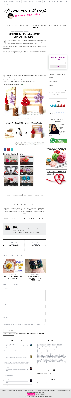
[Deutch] (59, 113)
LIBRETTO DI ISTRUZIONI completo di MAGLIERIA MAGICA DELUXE (14, 245)
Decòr (12, 31)
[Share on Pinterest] (8, 150)
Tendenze (26, 31)
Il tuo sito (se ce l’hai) (53, 81)
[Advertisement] (58, 14)
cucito (21, 25)
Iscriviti (58, 66)
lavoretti (36, 25)
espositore (30, 195)
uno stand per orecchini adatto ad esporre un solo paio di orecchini (23, 42)
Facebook (15, 218)
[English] (57, 113)
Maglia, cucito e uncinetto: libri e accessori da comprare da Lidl (17, 381)
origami (50, 357)
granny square (41, 355)
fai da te (37, 195)
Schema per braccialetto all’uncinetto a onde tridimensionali (35, 278)
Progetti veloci (18, 31)
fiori (43, 353)
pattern (54, 357)
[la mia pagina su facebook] (51, 106)
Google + (41, 218)
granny (57, 353)
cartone (58, 346)
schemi (44, 361)
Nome (5, 304)
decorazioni (57, 348)
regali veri (51, 359)
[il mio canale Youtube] (60, 106)
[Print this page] (12, 150)
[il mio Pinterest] (63, 106)
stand (12, 198)
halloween (48, 355)
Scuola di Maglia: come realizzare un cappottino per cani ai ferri (17, 370)
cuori (53, 348)
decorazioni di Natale (42, 351)
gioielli (47, 353)
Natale (61, 355)
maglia (28, 25)
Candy (50, 346)
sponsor (58, 361)
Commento (6, 288)
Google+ (32, 232)
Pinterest (32, 218)
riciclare (56, 359)
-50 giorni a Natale (42, 344)
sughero (24, 198)
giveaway (52, 353)
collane (39, 348)
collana (63, 346)
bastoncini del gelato (17, 195)
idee (49, 25)
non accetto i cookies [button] (40, 394)
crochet (44, 348)
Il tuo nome (51, 77)
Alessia (15, 227)
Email (5, 311)
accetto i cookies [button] (30, 394)
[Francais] (64, 113)
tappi (30, 198)
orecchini (7, 198)
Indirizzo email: (52, 85)
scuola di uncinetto (51, 361)
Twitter (23, 218)
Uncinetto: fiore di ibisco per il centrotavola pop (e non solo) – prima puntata (17, 358)
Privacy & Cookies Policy (38, 392)
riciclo (43, 25)
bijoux (39, 346)
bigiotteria (59, 344)
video (15, 25)
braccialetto (44, 346)
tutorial (63, 25)
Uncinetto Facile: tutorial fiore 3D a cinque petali (13, 277)
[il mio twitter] (54, 106)
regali (64, 357)
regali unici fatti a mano (42, 359)
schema (39, 361)
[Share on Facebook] (5, 150)
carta (54, 346)
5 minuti (5, 84)
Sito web (5, 317)
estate (39, 353)
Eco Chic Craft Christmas (58, 351)
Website (15, 232)
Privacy (6, 4)
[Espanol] (62, 113)
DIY (25, 195)
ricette (35, 27)
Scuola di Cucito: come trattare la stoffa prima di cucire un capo (35, 245)
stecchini (18, 198)
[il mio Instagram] (57, 106)
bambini (55, 25)
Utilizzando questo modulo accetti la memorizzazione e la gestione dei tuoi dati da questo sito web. (24, 325)
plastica (59, 357)
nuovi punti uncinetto (42, 357)
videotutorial (50, 363)
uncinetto (8, 25)
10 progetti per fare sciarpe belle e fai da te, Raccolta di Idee (17, 346)
